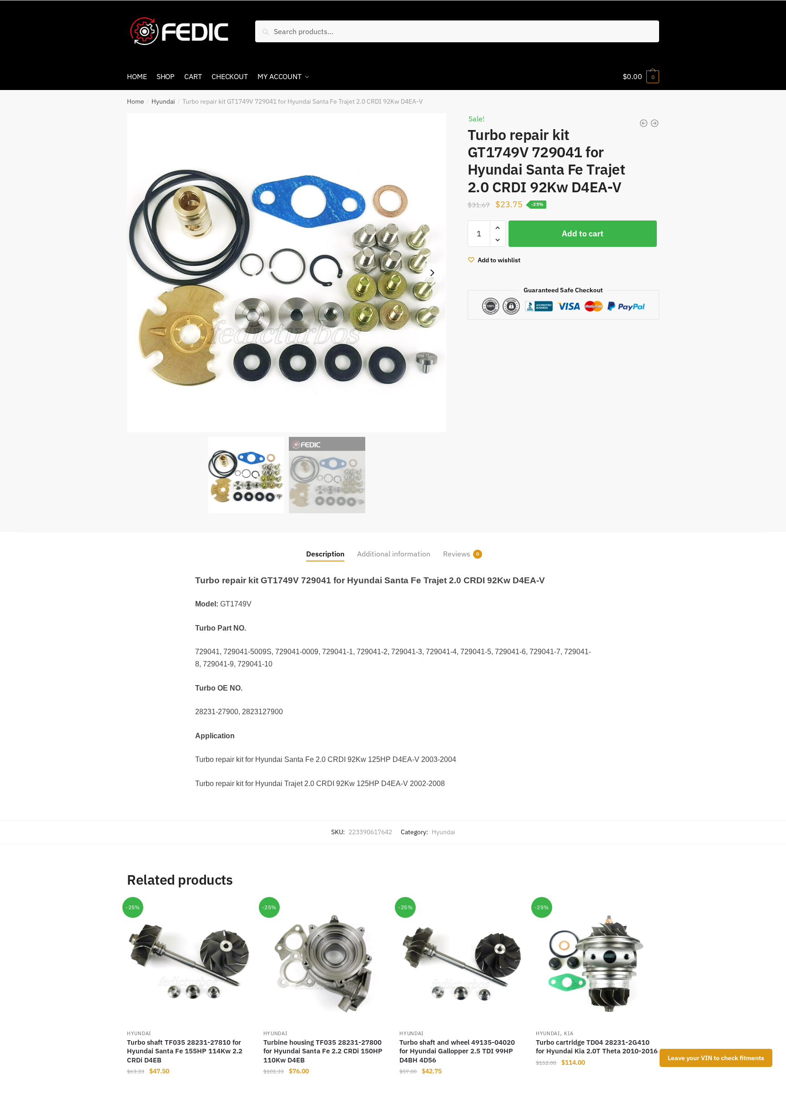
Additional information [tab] (393, 553)
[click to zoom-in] (286, 272)
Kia (568, 1033)
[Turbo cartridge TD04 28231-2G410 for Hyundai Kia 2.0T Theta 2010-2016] (597, 963)
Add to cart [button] (188, 1090)
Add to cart (583, 233)
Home (135, 101)
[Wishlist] (236, 915)
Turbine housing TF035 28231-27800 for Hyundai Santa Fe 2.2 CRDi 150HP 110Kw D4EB (323, 1051)
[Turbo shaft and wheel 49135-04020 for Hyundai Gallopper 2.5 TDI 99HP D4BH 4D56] (460, 963)
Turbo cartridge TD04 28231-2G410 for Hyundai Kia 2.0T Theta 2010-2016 (597, 1047)
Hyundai (163, 101)
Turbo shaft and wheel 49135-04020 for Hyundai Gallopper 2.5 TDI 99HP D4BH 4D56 (457, 1051)
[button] (432, 272)
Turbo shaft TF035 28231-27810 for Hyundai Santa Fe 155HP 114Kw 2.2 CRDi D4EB (184, 1051)
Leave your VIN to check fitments (716, 1058)
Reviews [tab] (456, 553)
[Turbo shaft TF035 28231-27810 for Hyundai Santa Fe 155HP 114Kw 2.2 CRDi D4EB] (188, 963)
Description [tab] (325, 553)
